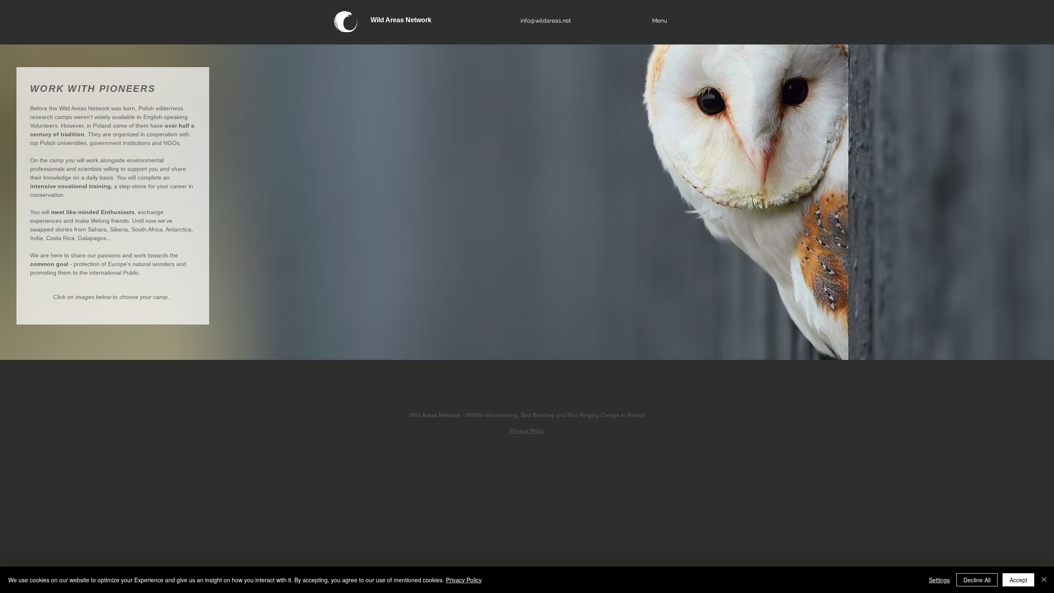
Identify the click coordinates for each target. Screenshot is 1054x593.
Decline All (977, 580)
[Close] (1044, 579)
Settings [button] (939, 580)
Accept (1018, 580)
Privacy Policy (527, 430)
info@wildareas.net (545, 20)
